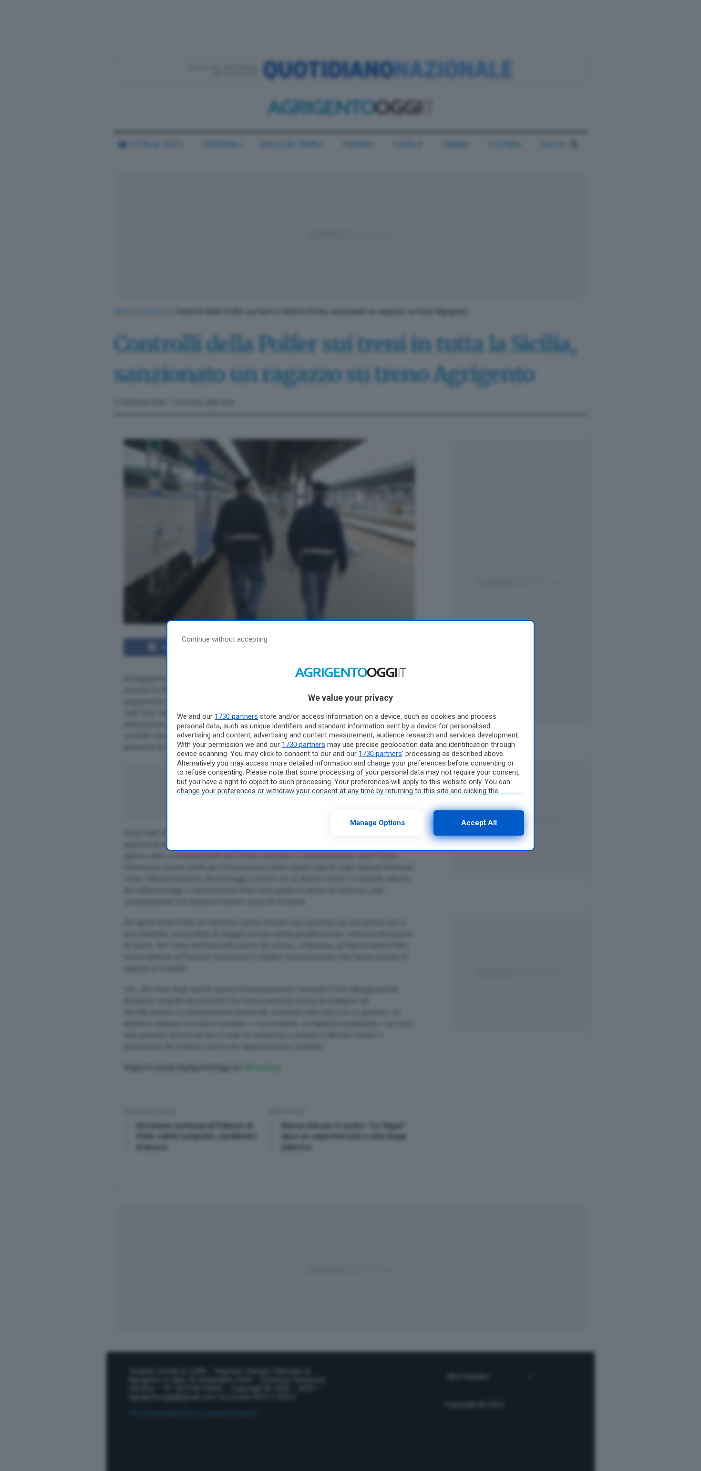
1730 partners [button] (236, 716)
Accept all (479, 822)
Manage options (377, 822)
